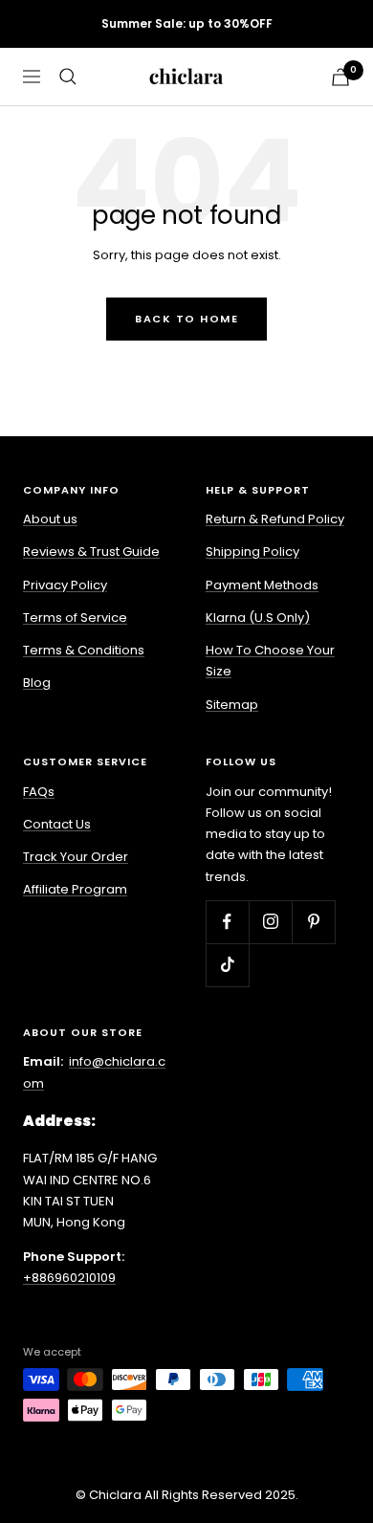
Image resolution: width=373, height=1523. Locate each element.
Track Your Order (75, 857)
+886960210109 (69, 1278)
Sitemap (232, 704)
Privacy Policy (65, 585)
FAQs (39, 792)
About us (50, 519)
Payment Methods (262, 585)
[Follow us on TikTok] (227, 964)
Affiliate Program (75, 889)
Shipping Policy (252, 551)
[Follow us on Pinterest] (313, 921)
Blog (37, 682)
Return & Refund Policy (275, 519)
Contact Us (57, 824)
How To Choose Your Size (270, 660)
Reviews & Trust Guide (91, 551)
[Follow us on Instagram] (270, 921)
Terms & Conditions (83, 650)
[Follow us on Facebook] (227, 921)
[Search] (68, 76)
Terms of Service (75, 617)
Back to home (186, 318)
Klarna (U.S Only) (258, 617)
